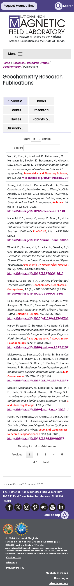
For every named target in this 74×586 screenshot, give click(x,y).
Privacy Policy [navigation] (15, 567)
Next (46, 462)
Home (6, 63)
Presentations (43, 110)
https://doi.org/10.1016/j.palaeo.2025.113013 (39, 347)
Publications (16, 101)
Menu (13, 53)
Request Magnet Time (19, 6)
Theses (15, 119)
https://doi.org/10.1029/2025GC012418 (35, 273)
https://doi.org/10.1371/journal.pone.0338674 (39, 240)
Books (41, 101)
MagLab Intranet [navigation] (57, 572)
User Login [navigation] (61, 578)
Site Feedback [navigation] (58, 583)
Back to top (52, 515)
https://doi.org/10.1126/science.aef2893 (36, 211)
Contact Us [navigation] (13, 557)
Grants (15, 110)
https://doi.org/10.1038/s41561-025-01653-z (39, 380)
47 (35, 462)
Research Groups (38, 63)
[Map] (7, 500)
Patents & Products (43, 119)
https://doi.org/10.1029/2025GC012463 (35, 293)
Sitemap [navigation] (11, 562)
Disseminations (17, 128)
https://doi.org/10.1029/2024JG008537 (35, 438)
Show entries (37, 139)
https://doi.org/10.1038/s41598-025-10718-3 (39, 318)
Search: (18, 148)
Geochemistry (12, 67)
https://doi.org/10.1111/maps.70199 (46, 178)
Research (19, 63)
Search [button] (68, 6)
